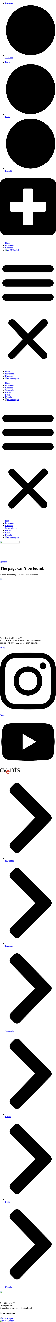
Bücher (8, 392)
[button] (28, 310)
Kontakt (8, 397)
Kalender (9, 248)
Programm (9, 245)
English (11, 1318)
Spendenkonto (11, 390)
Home (7, 243)
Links (7, 395)
